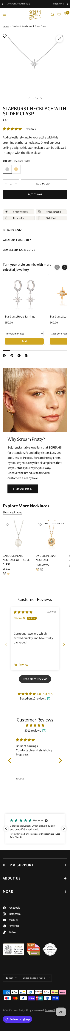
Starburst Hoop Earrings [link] (20, 317)
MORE (8, 891)
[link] (24, 293)
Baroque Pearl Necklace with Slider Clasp (17, 560)
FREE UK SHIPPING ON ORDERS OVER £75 (37, 3)
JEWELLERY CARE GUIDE (19, 250)
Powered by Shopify (55, 1010)
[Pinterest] (12, 355)
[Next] (41, 98)
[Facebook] (5, 355)
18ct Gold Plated (16, 169)
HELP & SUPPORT (18, 865)
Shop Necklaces (12, 512)
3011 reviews (32, 730)
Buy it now (35, 194)
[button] (12, 129)
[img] (23, 612)
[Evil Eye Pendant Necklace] (51, 535)
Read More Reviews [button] (35, 679)
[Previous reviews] (6, 828)
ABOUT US (12, 878)
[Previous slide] (6, 644)
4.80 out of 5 (44, 694)
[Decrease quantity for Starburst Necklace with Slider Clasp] (6, 183)
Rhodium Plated (7, 169)
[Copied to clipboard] (27, 355)
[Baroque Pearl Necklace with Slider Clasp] (18, 535)
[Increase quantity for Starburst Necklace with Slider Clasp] (16, 183)
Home (6, 26)
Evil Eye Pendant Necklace (47, 558)
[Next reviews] (64, 828)
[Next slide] (64, 644)
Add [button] (24, 341)
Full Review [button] (21, 665)
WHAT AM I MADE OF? (17, 240)
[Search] (52, 15)
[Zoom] (59, 38)
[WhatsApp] (20, 355)
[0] (64, 15)
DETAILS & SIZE (13, 230)
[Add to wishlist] (4, 36)
